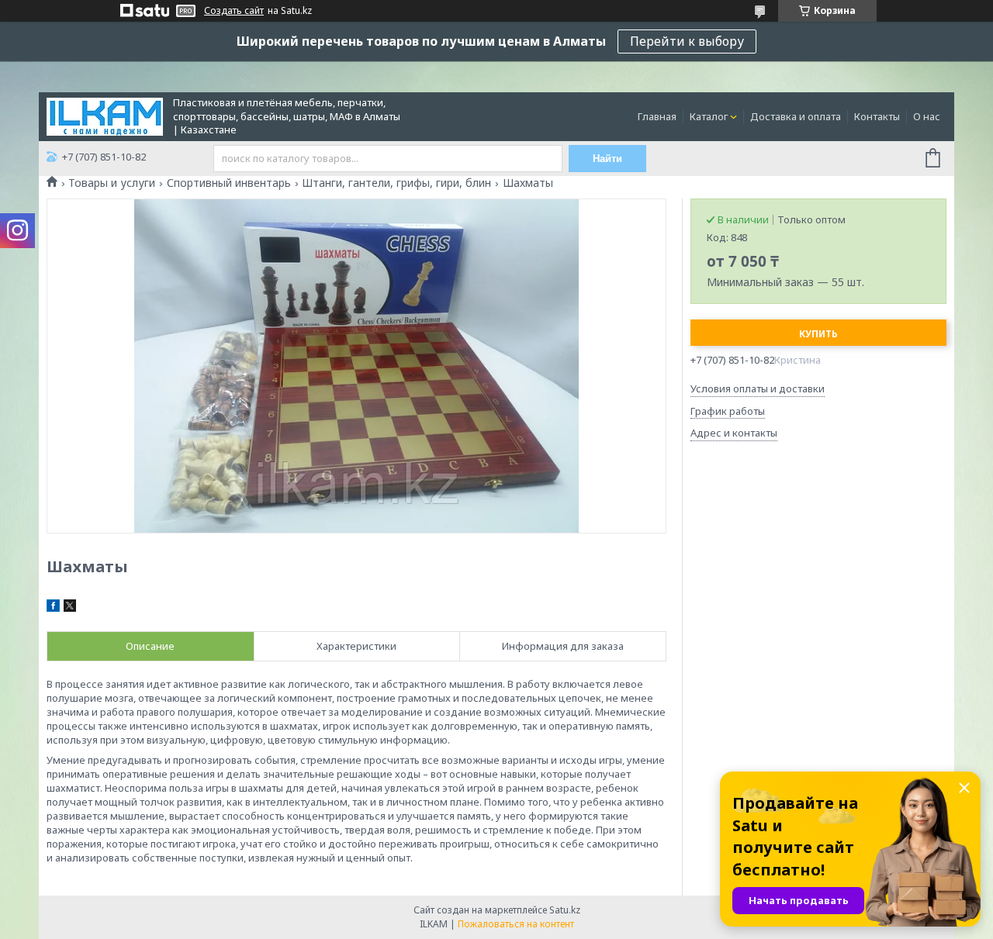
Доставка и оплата (795, 116)
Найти (607, 158)
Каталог (709, 116)
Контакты (877, 116)
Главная (657, 116)
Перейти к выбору (687, 41)
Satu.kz (564, 910)
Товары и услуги (111, 183)
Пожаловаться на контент (516, 923)
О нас (926, 116)
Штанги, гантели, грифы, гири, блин (396, 183)
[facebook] (53, 608)
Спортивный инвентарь (229, 183)
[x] (70, 608)
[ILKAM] (105, 116)
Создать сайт (234, 10)
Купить (818, 333)
